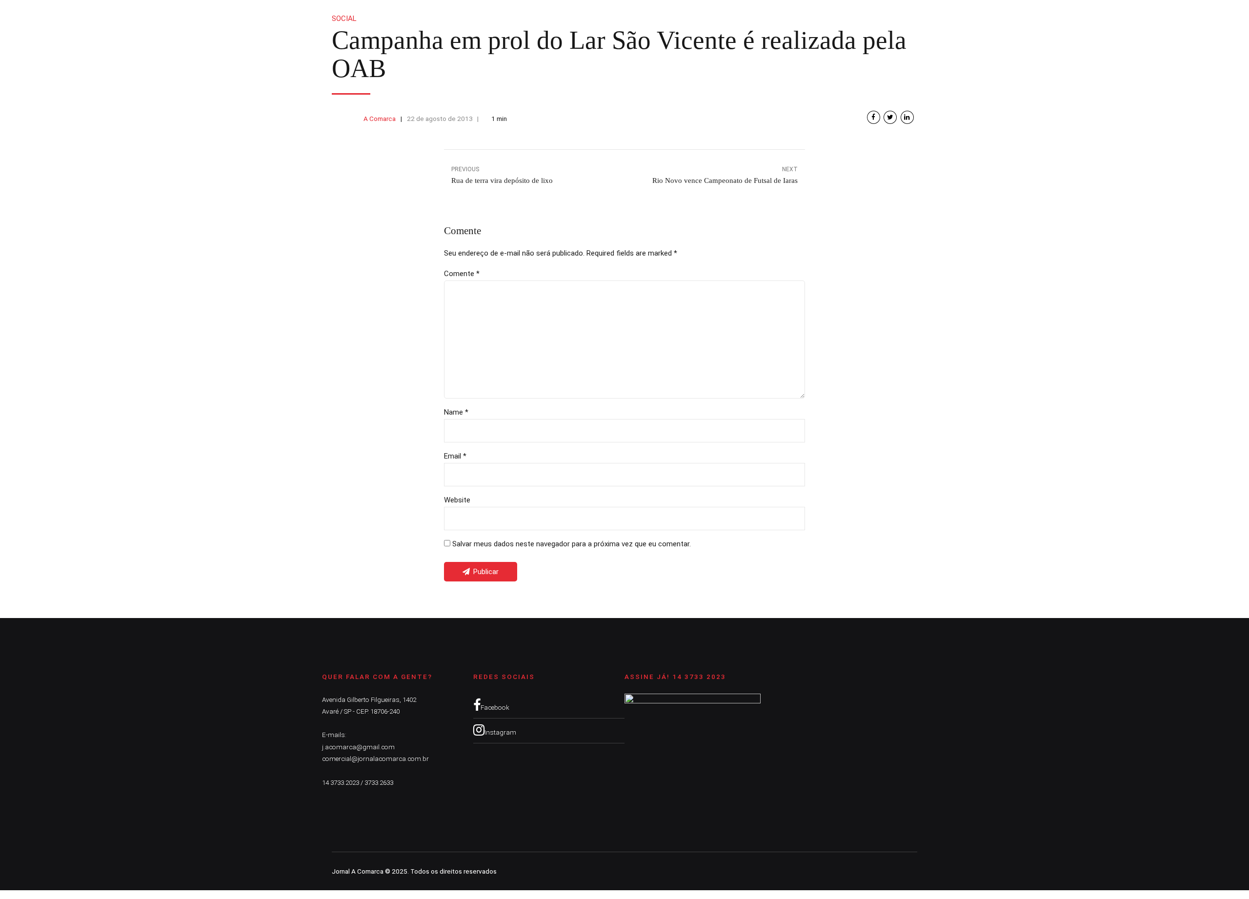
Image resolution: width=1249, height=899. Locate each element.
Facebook (495, 707)
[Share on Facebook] (873, 117)
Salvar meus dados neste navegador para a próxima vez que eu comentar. (571, 543)
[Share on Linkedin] (907, 117)
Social (344, 18)
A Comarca (379, 118)
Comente (462, 273)
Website (457, 500)
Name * (456, 412)
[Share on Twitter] (890, 117)
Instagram (500, 732)
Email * (455, 456)
